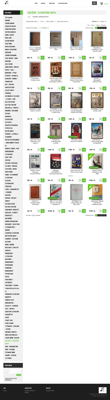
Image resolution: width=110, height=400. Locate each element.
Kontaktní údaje (50, 390)
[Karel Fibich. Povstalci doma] (35, 69)
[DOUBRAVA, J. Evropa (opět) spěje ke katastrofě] (97, 131)
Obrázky (94, 21)
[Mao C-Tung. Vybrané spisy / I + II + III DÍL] (76, 39)
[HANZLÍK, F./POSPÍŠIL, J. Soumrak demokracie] (56, 161)
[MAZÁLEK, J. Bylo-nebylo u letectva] (35, 100)
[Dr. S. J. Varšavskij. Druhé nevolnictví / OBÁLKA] (35, 39)
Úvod (36, 3)
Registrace (8, 379)
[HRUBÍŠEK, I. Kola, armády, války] (97, 100)
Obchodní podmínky (30, 390)
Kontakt (43, 3)
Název (36, 21)
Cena (41, 21)
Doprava (27, 392)
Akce (93, 25)
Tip (88, 25)
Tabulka (102, 21)
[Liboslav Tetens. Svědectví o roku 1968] (104, 180)
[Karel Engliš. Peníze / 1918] (56, 39)
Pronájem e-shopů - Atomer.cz (99, 395)
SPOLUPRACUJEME (62, 3)
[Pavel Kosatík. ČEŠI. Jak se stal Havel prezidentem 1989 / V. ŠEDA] (56, 69)
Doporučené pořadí (62, 21)
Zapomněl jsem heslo (11, 378)
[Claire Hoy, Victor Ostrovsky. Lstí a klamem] (35, 131)
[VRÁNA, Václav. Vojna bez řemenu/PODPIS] (35, 161)
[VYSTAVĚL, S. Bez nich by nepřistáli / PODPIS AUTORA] (76, 100)
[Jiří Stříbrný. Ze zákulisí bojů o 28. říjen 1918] (76, 192)
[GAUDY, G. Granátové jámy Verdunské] (35, 192)
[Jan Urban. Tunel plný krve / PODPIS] (84, 150)
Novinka (104, 25)
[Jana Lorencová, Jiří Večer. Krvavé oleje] (76, 161)
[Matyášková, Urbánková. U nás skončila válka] (97, 39)
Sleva (97, 25)
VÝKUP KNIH (52, 3)
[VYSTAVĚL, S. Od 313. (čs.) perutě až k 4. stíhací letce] (56, 100)
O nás (4, 390)
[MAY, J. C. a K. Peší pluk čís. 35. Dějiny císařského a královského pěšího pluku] (63, 211)
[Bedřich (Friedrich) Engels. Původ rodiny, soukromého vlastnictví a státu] (76, 69)
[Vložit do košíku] (39, 58)
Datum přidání (50, 21)
